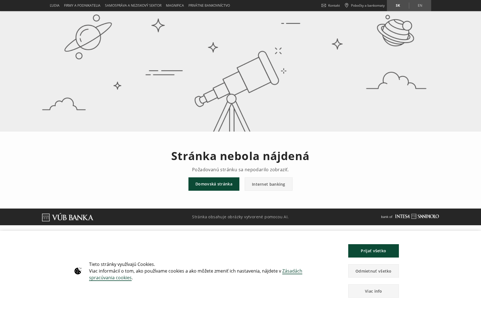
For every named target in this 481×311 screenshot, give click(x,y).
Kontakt (334, 5)
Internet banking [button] (268, 184)
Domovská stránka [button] (213, 184)
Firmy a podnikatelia (82, 5)
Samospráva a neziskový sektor (133, 5)
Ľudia (55, 5)
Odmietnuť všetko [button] (373, 271)
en (420, 5)
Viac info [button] (373, 291)
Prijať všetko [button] (373, 250)
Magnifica (175, 5)
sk (398, 5)
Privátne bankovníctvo (209, 5)
